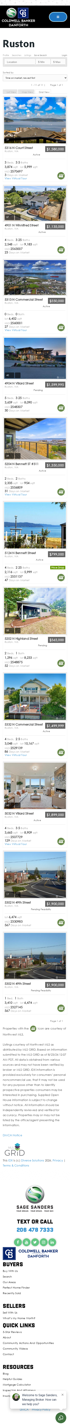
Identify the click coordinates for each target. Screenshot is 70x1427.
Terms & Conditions (16, 1165)
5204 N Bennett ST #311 (22, 465)
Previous (48, 85)
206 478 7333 (35, 1229)
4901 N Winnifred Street (21, 226)
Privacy (58, 1160)
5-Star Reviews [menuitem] (12, 1332)
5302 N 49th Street (18, 904)
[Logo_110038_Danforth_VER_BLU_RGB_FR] (18, 16)
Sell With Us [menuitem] (10, 1312)
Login (64, 55)
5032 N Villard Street (19, 815)
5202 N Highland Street (21, 640)
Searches (16, 55)
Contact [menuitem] (8, 1354)
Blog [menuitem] (5, 1373)
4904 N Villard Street (19, 384)
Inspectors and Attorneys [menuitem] (19, 1390)
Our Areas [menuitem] (9, 1282)
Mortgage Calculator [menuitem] (17, 1384)
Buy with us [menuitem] (10, 1270)
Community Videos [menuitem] (15, 1348)
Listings (27, 55)
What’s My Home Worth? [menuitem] (19, 1318)
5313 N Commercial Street (24, 301)
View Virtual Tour (16, 178)
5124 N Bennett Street (20, 554)
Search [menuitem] (7, 1276)
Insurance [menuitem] (9, 1395)
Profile (6, 55)
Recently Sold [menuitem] (12, 1293)
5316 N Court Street (19, 149)
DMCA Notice (12, 1135)
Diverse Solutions (32, 1160)
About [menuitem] (7, 1337)
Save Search (40, 55)
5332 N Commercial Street (24, 726)
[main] (35, 584)
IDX (10, 1160)
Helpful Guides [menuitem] (12, 1379)
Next (65, 85)
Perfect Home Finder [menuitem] (16, 1287)
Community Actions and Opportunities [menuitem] (28, 1343)
